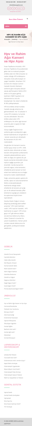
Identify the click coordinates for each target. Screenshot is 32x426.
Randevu (19, 8)
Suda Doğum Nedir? (10, 286)
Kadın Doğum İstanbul (10, 271)
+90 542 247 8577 (21, 2)
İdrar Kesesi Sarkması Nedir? (12, 404)
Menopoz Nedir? (9, 312)
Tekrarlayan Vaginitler (10, 323)
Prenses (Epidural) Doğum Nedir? (13, 289)
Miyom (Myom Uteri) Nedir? (12, 369)
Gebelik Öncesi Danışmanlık (12, 254)
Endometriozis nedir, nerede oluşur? (14, 360)
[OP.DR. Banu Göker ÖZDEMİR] (16, 19)
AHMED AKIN (13, 421)
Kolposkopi (7, 335)
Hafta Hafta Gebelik (10, 260)
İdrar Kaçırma (8, 401)
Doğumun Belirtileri (9, 280)
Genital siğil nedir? (9, 332)
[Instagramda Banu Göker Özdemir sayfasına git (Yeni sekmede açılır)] (13, 8)
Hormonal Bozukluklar (10, 306)
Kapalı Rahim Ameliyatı (10, 363)
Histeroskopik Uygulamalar (12, 366)
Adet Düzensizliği (9, 315)
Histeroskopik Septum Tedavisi (13, 375)
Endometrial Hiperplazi (11, 318)
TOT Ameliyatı (8, 407)
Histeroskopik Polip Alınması (12, 372)
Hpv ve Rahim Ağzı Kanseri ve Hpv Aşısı (15, 303)
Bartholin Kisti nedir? (10, 329)
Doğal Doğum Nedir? (10, 283)
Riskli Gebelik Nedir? (10, 269)
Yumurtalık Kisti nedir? (10, 358)
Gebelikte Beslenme (10, 274)
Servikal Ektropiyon (9, 338)
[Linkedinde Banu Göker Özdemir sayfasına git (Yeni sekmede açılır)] (9, 8)
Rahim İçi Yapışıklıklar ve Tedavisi (13, 378)
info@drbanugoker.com (16, 5)
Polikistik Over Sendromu (11, 309)
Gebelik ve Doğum (9, 277)
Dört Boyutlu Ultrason (10, 263)
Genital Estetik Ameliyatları (12, 395)
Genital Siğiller (8, 326)
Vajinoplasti (7, 398)
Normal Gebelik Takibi (10, 266)
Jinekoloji (14, 39)
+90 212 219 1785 (10, 2)
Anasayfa (7, 39)
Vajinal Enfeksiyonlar (10, 321)
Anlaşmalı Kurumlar (15, 11)
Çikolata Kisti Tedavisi (10, 355)
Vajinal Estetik (8, 392)
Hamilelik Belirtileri (9, 257)
